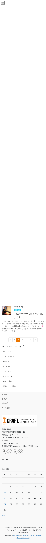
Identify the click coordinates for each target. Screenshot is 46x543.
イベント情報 (8, 381)
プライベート (8, 376)
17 (5, 498)
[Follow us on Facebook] (4, 451)
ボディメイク (8, 366)
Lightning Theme (28, 535)
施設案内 (5, 403)
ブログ (4, 399)
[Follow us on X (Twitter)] (9, 451)
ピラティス (7, 371)
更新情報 (17, 310)
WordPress (16, 535)
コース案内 (6, 408)
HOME (4, 394)
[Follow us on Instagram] (20, 451)
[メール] (15, 451)
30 (31, 340)
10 (5, 492)
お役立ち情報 (9, 356)
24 (5, 504)
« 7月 (4, 515)
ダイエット (7, 351)
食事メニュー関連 (9, 386)
